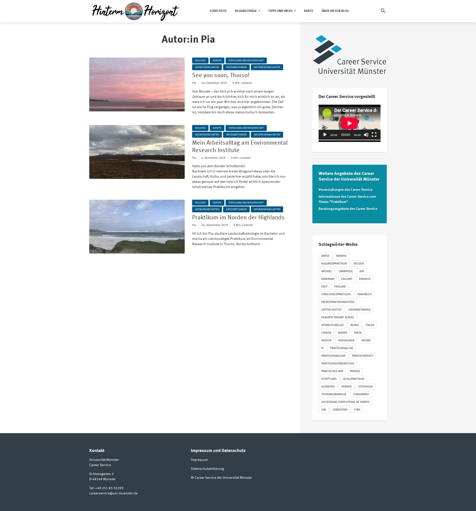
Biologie (200, 60)
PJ (322, 348)
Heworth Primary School (337, 317)
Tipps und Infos (280, 11)
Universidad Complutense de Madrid (345, 402)
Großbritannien (236, 67)
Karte (308, 11)
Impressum (199, 460)
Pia (194, 83)
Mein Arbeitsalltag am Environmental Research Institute (240, 147)
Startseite (218, 11)
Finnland (340, 287)
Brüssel (326, 271)
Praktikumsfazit (362, 356)
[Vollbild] (374, 134)
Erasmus (364, 279)
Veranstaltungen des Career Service (345, 190)
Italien (369, 325)
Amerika (341, 256)
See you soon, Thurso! (220, 76)
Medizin (326, 340)
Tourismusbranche (333, 394)
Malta (357, 333)
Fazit (324, 287)
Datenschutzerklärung (207, 469)
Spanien (346, 386)
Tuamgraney (361, 394)
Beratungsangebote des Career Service (348, 209)
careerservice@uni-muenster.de (113, 493)
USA (323, 410)
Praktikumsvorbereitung (337, 363)
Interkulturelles (332, 325)
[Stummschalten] (366, 134)
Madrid (342, 333)
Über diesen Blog (335, 11)
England (346, 279)
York (357, 410)
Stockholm (365, 386)
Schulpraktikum (353, 379)
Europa (217, 60)
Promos (355, 371)
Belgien (359, 263)
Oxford (366, 340)
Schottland (328, 379)
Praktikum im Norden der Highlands (238, 218)
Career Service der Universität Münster (223, 477)
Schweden (328, 386)
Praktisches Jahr (332, 371)
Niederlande (346, 340)
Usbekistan (340, 410)
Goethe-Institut (331, 310)
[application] (350, 122)
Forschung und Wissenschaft (246, 60)
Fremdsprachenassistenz (338, 302)
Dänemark (327, 279)
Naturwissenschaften (267, 67)
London (326, 333)
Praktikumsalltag (341, 348)
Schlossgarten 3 (101, 474)
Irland (354, 325)
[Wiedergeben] (325, 134)
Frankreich (364, 294)
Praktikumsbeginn (333, 356)
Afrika (325, 256)
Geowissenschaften (207, 67)
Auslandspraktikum (334, 263)
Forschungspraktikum (336, 294)
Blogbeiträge (246, 11)
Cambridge (346, 271)
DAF (361, 271)
